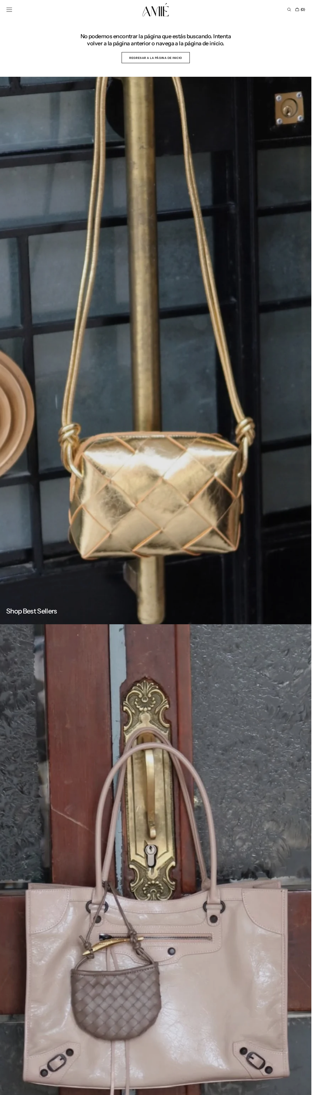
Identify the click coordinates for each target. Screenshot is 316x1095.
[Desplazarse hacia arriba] (302, 1086)
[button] (9, 9)
